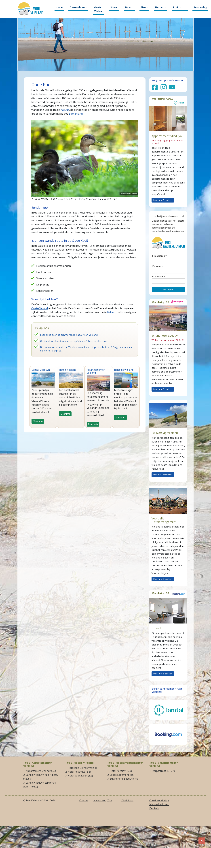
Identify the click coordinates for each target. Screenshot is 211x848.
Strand (114, 7)
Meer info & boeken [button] (162, 200)
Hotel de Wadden (77, 775)
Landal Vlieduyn (41, 369)
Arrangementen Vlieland (96, 371)
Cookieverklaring (159, 800)
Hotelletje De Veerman (81, 768)
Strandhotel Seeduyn (122, 778)
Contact (83, 800)
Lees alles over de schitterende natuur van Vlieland (69, 334)
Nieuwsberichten (159, 804)
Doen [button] (128, 7)
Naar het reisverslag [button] (162, 474)
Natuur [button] (159, 7)
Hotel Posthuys (76, 771)
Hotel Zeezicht (118, 771)
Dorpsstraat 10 (160, 771)
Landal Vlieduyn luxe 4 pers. (42, 774)
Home (59, 7)
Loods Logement (120, 774)
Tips (109, 800)
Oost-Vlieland (98, 9)
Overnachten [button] (77, 7)
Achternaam (158, 276)
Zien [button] (143, 7)
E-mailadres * (159, 255)
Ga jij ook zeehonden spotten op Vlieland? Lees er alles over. (74, 340)
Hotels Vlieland (67, 369)
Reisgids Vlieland (123, 369)
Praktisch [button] (179, 7)
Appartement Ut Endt (38, 771)
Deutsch (154, 808)
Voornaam (157, 266)
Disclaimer (127, 800)
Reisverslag (200, 7)
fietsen (111, 312)
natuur (65, 109)
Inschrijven (168, 289)
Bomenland (76, 113)
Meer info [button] (38, 421)
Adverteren (99, 800)
